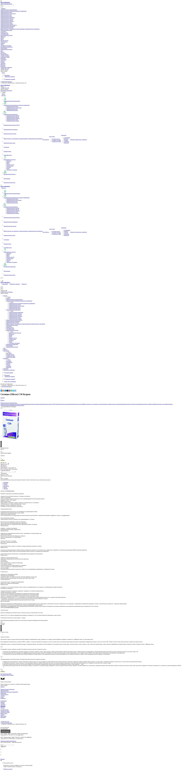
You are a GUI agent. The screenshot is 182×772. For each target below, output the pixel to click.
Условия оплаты (4, 709)
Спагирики (136, 404)
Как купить (9, 353)
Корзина (3, 759)
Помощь (3, 707)
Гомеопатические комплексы (16, 312)
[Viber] (9, 390)
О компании (4, 700)
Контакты (3, 706)
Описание (5, 482)
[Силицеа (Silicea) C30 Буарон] (10, 440)
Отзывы (5, 484)
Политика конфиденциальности (8, 741)
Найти (2, 746)
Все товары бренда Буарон (7, 675)
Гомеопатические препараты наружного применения (22, 303)
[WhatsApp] (11, 390)
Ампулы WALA (4, 694)
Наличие (5, 483)
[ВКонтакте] (1, 390)
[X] (7, 390)
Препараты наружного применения (9, 692)
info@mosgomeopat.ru (7, 81)
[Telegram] (15, 390)
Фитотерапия (9, 405)
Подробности (4, 466)
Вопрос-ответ (4, 713)
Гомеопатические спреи (128, 404)
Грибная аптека (142, 404)
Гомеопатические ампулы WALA (48, 404)
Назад (9, 297)
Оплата (5, 487)
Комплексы (3, 693)
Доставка (5, 488)
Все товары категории (6, 673)
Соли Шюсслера (150, 404)
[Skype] (13, 390)
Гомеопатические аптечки (76, 404)
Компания (8, 361)
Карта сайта (3, 716)
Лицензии (3, 704)
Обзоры (2, 714)
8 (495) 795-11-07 (5, 68)
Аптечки (3, 695)
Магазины (3, 717)
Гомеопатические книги (18, 405)
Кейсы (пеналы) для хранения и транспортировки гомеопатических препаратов (102, 404)
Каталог (8, 298)
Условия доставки (5, 711)
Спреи (2, 697)
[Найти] (2, 7)
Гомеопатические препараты (63, 404)
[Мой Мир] (5, 390)
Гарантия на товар (5, 712)
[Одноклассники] (3, 390)
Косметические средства (15, 332)
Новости (3, 702)
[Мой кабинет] (1, 279)
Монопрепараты (5, 690)
